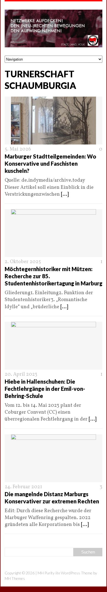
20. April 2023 (21, 374)
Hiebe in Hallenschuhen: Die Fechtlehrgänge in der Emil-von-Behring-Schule (45, 388)
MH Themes (15, 578)
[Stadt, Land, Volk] (53, 28)
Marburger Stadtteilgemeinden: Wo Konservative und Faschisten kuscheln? (50, 163)
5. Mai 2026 (18, 149)
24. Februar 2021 (23, 487)
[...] (65, 194)
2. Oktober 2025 (23, 261)
